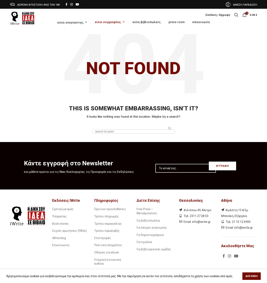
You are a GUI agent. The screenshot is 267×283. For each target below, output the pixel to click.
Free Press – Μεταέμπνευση (147, 211)
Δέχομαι (251, 276)
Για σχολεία (144, 242)
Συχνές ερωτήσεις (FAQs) (69, 230)
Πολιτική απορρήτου (108, 245)
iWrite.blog (59, 238)
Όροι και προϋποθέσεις (110, 209)
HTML (133, 125)
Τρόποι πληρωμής (106, 216)
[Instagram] (71, 4)
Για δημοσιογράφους (150, 235)
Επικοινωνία (60, 245)
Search (169, 128)
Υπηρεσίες (59, 216)
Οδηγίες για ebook (106, 252)
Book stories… (61, 223)
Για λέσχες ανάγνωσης (152, 227)
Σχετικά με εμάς (63, 209)
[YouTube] (77, 4)
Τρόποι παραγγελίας (108, 223)
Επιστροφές (102, 238)
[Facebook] (66, 4)
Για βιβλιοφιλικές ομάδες (154, 249)
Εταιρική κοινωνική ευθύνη (107, 262)
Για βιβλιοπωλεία (148, 220)
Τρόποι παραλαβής (107, 230)
